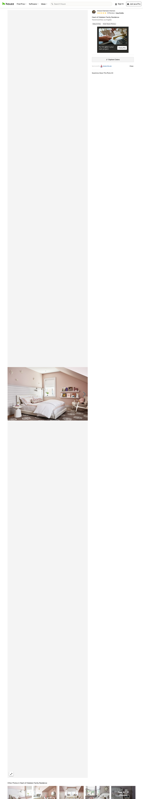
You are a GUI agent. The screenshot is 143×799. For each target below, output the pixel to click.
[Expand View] (11, 774)
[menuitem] (21, 4)
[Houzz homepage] (8, 3)
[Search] (52, 4)
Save (54, 774)
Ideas (43, 4)
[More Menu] (84, 774)
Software (33, 4)
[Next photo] (84, 393)
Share (43, 774)
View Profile (120, 13)
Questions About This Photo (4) (102, 73)
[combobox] (81, 4)
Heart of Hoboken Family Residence (33, 783)
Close (131, 66)
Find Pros (21, 4)
